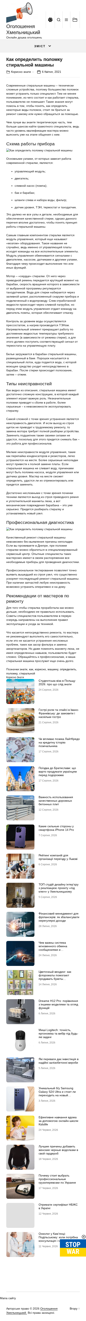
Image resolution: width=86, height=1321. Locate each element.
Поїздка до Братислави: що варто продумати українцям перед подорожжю (58, 771)
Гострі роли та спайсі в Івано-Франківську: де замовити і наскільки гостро (59, 713)
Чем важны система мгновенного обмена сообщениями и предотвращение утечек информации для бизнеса (56, 949)
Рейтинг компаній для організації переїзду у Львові (58, 857)
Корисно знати (21, 71)
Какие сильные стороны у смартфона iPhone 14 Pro (56, 828)
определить (68, 669)
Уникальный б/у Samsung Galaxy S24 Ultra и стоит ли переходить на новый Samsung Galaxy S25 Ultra (57, 1093)
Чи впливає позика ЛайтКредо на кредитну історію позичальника (59, 742)
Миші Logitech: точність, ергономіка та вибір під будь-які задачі (58, 1033)
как (31, 669)
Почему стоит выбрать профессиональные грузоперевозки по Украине (57, 1179)
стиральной (27, 673)
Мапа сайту (8, 1298)
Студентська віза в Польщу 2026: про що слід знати (57, 682)
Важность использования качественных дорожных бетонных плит (56, 800)
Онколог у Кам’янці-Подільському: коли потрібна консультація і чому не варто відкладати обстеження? (58, 1239)
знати (23, 669)
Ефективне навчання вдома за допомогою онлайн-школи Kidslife (58, 1121)
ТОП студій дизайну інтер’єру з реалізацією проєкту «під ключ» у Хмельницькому (58, 888)
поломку (12, 673)
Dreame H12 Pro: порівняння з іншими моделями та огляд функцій (58, 1004)
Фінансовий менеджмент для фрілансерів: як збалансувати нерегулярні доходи (59, 917)
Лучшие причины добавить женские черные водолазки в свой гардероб (58, 1150)
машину (53, 669)
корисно (40, 669)
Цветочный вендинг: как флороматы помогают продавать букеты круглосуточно (55, 977)
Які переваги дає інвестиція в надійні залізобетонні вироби (58, 1060)
